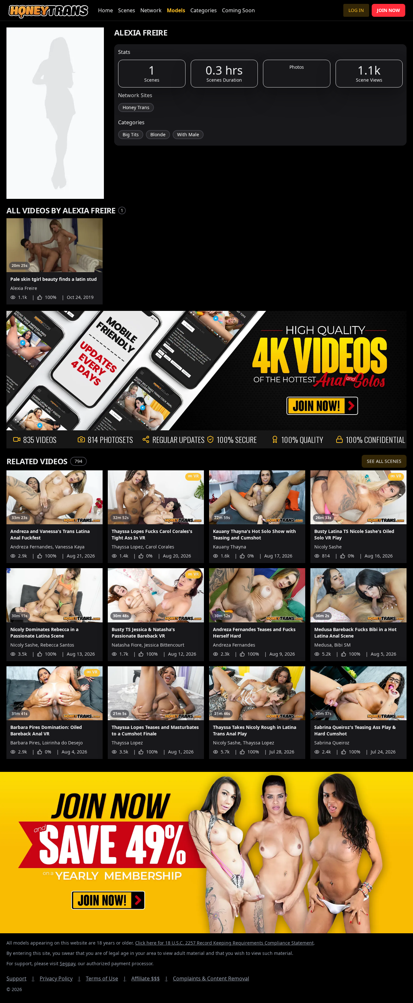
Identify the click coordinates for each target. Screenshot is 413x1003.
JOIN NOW (388, 10)
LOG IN (356, 10)
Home (105, 10)
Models (176, 10)
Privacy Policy (60, 978)
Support (20, 978)
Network (151, 10)
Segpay (67, 963)
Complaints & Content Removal (211, 978)
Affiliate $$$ (149, 978)
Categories (203, 10)
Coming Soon (238, 10)
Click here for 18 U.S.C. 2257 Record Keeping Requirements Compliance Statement (224, 943)
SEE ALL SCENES (384, 461)
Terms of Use (106, 978)
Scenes (126, 10)
